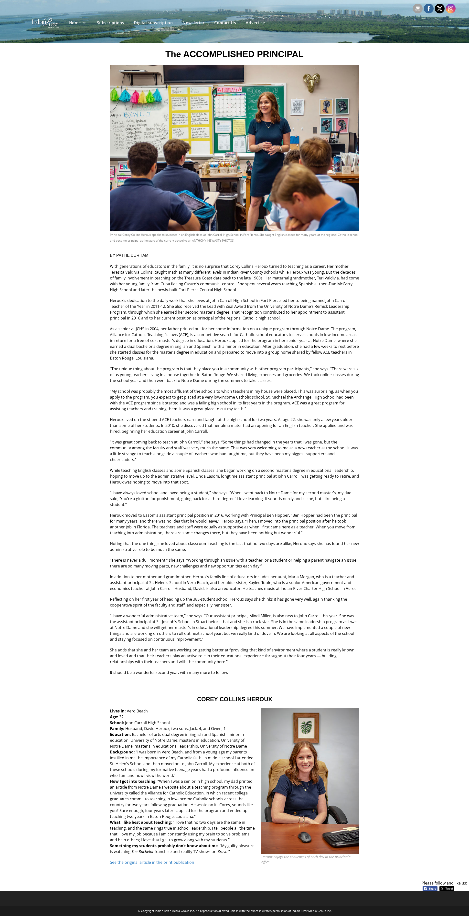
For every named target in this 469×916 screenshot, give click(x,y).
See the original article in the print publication (152, 862)
